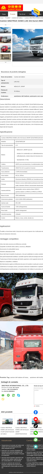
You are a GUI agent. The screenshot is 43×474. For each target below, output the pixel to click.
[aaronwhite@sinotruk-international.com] (35, 446)
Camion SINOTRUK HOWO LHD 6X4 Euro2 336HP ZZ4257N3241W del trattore (22, 432)
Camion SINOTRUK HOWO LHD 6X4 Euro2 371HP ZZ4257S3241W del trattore (7, 431)
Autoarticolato (6, 440)
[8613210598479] (35, 439)
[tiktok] (35, 426)
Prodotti (12, 14)
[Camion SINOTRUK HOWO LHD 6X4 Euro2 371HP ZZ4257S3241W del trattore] (7, 421)
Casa (1, 18)
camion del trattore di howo (19, 377)
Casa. (4, 14)
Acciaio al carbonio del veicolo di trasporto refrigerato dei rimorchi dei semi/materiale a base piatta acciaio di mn (12, 465)
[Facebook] (35, 412)
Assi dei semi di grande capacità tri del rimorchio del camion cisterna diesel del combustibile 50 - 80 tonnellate (12, 459)
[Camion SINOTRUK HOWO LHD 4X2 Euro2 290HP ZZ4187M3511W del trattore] (5, 30)
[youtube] (35, 419)
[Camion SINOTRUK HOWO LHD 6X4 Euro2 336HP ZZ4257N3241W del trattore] (22, 421)
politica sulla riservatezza (16, 472)
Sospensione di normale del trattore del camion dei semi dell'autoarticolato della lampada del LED (13, 447)
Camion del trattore (17, 18)
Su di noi (22, 14)
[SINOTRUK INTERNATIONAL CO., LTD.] (11, 7)
